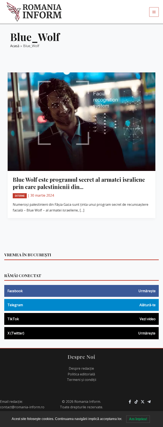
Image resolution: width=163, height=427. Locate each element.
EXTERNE (20, 195)
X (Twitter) (81, 333)
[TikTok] (136, 402)
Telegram (81, 305)
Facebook (81, 291)
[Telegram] (149, 402)
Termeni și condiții (81, 379)
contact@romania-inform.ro (22, 407)
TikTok (81, 319)
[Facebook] (130, 402)
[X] (143, 402)
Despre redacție (81, 368)
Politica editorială (81, 374)
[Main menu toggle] (154, 12)
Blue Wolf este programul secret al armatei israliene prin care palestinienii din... (79, 183)
